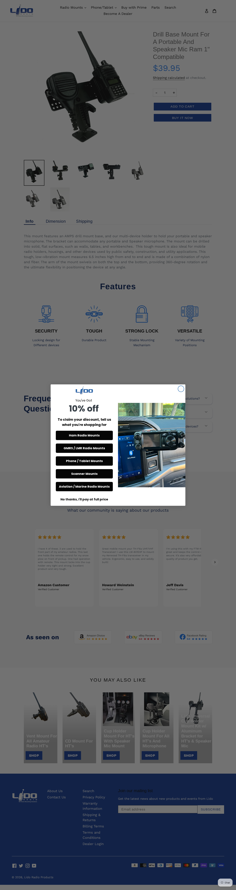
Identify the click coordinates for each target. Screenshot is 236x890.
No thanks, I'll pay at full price (84, 499)
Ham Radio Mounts (84, 435)
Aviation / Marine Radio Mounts (84, 486)
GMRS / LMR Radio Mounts (84, 448)
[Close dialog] (181, 389)
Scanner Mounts (84, 474)
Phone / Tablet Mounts (84, 461)
